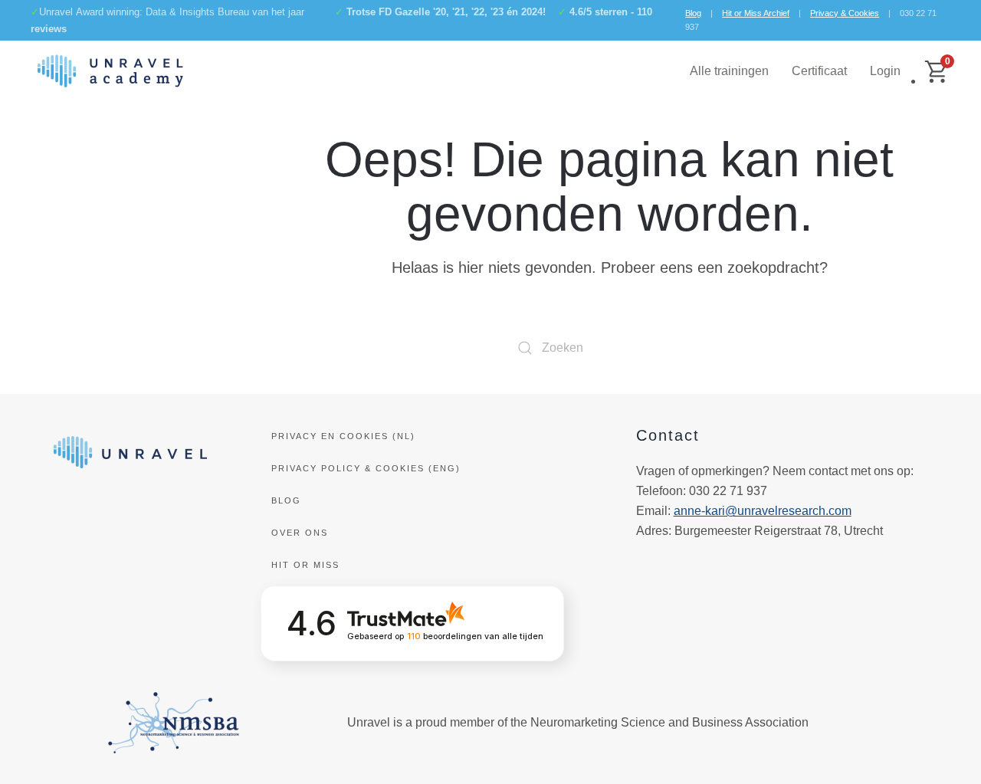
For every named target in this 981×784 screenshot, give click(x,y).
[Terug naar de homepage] (110, 71)
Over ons (299, 532)
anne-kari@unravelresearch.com (762, 510)
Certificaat (819, 70)
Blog (693, 13)
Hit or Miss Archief (755, 13)
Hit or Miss (305, 564)
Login (885, 70)
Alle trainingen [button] (729, 70)
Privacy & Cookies (844, 13)
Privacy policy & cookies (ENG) (366, 468)
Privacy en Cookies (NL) (343, 436)
